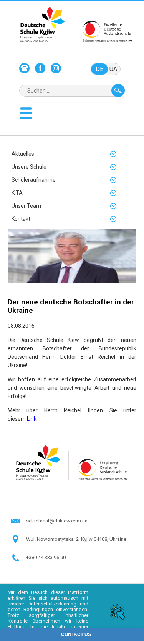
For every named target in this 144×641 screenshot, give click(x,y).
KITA (17, 193)
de (99, 69)
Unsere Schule (29, 167)
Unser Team (26, 206)
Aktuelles (23, 154)
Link (31, 419)
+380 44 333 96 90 (46, 557)
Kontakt (21, 219)
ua (113, 69)
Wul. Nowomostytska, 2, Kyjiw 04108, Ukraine (76, 539)
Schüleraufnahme (34, 180)
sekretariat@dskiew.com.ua (57, 521)
